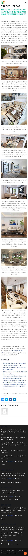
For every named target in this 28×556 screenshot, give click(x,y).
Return (4, 394)
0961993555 (11, 478)
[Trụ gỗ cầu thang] (3, 2)
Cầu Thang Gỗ (16, 551)
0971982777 (11, 461)
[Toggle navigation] (25, 2)
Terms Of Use (13, 553)
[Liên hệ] (25, 553)
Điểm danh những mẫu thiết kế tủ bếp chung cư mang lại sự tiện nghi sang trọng (14, 387)
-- (1, 17)
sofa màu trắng (7, 393)
